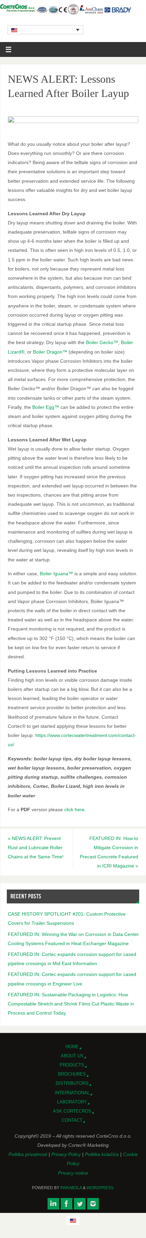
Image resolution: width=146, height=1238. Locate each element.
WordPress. (100, 1187)
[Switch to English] (73, 1220)
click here (74, 809)
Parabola (71, 1187)
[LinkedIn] (53, 1204)
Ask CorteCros (72, 1111)
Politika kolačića (102, 1154)
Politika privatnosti (28, 1154)
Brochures (72, 1074)
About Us (72, 1055)
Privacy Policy (66, 1154)
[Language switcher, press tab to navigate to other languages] (45, 29)
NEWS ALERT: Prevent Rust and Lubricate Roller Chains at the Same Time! (35, 847)
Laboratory (72, 1101)
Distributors (72, 1083)
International (72, 1092)
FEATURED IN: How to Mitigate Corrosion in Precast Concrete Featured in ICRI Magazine (109, 852)
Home (72, 1046)
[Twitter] (80, 1204)
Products (72, 1064)
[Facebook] (66, 1204)
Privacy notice (73, 1173)
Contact (72, 1120)
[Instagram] (93, 1204)
